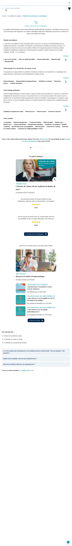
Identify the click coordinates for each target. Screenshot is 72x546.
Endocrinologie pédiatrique (12, 90)
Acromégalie (7, 122)
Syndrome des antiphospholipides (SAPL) (30, 128)
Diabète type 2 (8, 124)
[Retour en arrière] (2, 9)
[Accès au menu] (69, 3)
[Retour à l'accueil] (4, 2)
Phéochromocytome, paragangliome (22, 126)
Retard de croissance (54, 111)
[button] (31, 148)
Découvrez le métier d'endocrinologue (30, 276)
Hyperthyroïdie (55, 59)
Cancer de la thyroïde (10, 59)
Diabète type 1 (59, 122)
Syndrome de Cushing (53, 126)
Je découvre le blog (34, 320)
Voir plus (65, 56)
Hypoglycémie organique (35, 124)
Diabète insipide (48, 122)
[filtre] (69, 9)
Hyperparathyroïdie (43, 59)
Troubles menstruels (16, 83)
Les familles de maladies (14, 16)
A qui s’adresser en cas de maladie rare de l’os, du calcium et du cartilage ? (41, 299)
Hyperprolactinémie (20, 124)
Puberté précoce (30, 111)
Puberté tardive (41, 111)
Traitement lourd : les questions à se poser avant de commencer (39, 288)
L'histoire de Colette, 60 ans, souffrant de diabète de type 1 (35, 187)
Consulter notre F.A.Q (27, 370)
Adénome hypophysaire (20, 122)
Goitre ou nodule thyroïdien (27, 59)
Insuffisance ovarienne (45, 81)
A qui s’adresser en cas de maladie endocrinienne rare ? (37, 311)
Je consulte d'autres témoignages (34, 234)
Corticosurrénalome (35, 122)
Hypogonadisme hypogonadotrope (26, 81)
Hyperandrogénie (9, 81)
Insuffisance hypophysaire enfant (13, 111)
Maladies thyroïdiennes (10, 40)
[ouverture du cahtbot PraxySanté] (68, 542)
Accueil (4, 16)
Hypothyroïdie (9, 61)
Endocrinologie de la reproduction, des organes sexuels (20, 68)
